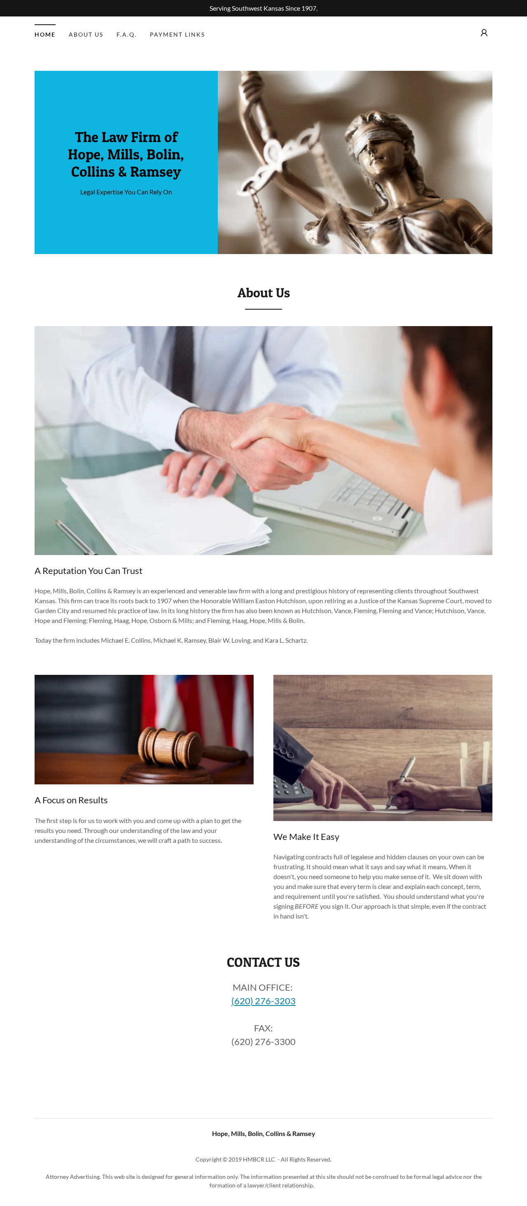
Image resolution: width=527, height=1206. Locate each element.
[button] (484, 33)
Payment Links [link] (177, 34)
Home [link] (45, 34)
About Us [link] (86, 34)
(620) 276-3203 (263, 1000)
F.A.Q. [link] (127, 34)
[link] (126, 174)
